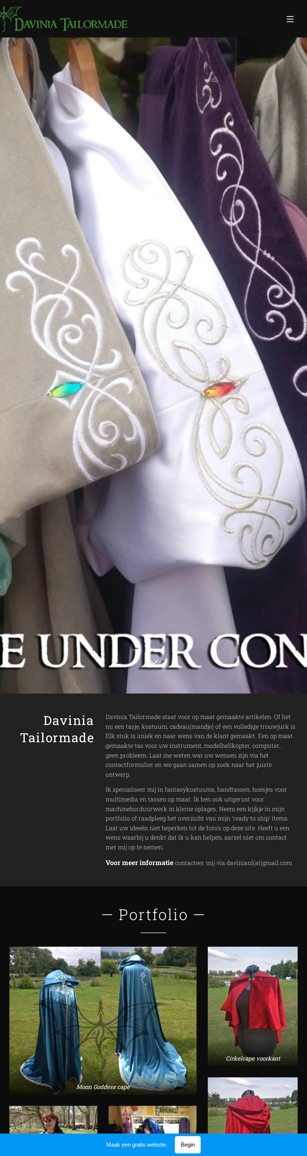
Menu (290, 18)
